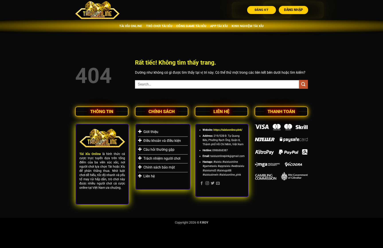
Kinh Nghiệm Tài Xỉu (248, 26)
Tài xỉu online (130, 26)
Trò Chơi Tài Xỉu (159, 26)
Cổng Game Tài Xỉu (191, 26)
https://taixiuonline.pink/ (227, 129)
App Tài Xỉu (219, 26)
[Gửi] (303, 84)
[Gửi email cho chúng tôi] (218, 183)
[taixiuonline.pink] (97, 10)
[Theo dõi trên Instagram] (207, 183)
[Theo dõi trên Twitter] (212, 183)
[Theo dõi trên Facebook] (201, 183)
